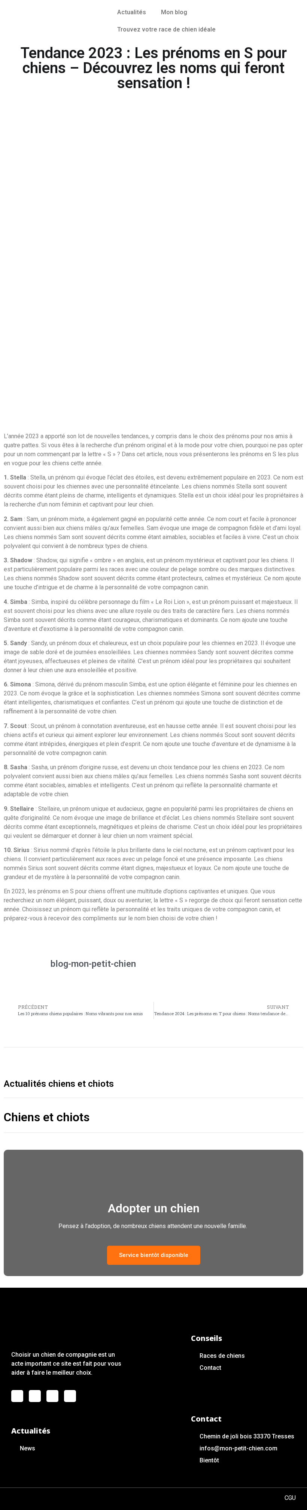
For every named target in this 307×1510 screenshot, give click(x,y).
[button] (153, 1255)
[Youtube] (52, 1396)
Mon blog (174, 12)
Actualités (131, 12)
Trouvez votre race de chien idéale (166, 29)
